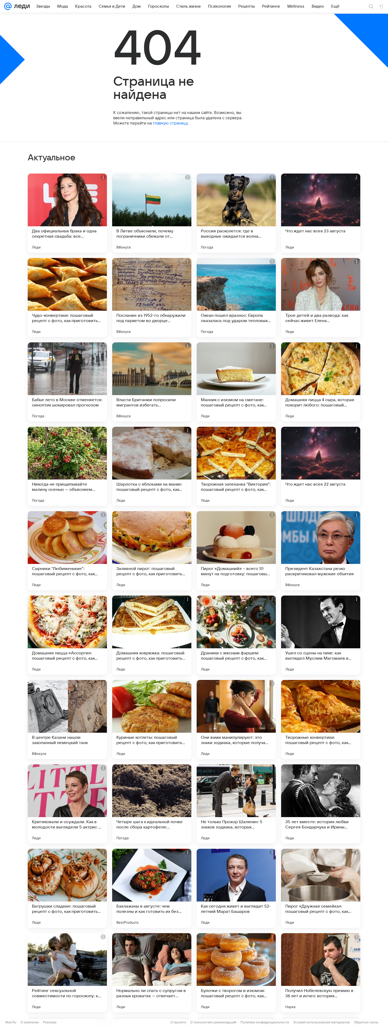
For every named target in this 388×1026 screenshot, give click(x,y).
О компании (30, 1022)
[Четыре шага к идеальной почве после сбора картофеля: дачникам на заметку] (151, 803)
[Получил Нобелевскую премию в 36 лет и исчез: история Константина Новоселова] (320, 972)
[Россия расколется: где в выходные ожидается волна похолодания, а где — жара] (236, 213)
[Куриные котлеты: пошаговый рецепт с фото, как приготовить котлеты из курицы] (151, 719)
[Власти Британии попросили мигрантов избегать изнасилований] (151, 381)
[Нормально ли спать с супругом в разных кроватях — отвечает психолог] (151, 972)
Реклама (49, 1022)
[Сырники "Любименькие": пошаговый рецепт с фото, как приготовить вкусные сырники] (67, 550)
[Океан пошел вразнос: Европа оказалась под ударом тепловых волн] (236, 297)
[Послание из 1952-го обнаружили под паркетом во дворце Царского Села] (151, 297)
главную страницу (170, 123)
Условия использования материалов (321, 1022)
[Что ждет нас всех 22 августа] (320, 466)
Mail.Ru (10, 1022)
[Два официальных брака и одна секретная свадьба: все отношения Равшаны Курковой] (67, 213)
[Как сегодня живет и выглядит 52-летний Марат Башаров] (236, 888)
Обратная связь (366, 1022)
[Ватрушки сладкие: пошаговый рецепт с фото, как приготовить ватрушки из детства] (67, 888)
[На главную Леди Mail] (21, 6)
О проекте (178, 1022)
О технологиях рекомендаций (213, 1022)
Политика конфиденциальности (264, 1022)
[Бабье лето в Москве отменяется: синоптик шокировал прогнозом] (67, 381)
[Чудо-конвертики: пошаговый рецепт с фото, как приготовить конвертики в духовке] (67, 297)
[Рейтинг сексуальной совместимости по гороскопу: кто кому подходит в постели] (67, 972)
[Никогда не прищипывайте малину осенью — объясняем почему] (67, 466)
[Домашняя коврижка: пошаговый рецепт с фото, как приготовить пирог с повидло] (151, 635)
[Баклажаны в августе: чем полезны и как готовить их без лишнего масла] (151, 888)
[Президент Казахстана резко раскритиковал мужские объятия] (320, 550)
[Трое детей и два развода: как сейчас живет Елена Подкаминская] (320, 297)
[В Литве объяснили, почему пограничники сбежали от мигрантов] (151, 213)
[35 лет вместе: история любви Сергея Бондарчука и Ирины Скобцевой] (320, 803)
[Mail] (8, 6)
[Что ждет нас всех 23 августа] (320, 213)
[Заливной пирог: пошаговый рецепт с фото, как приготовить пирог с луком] (151, 550)
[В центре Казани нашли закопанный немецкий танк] (67, 719)
